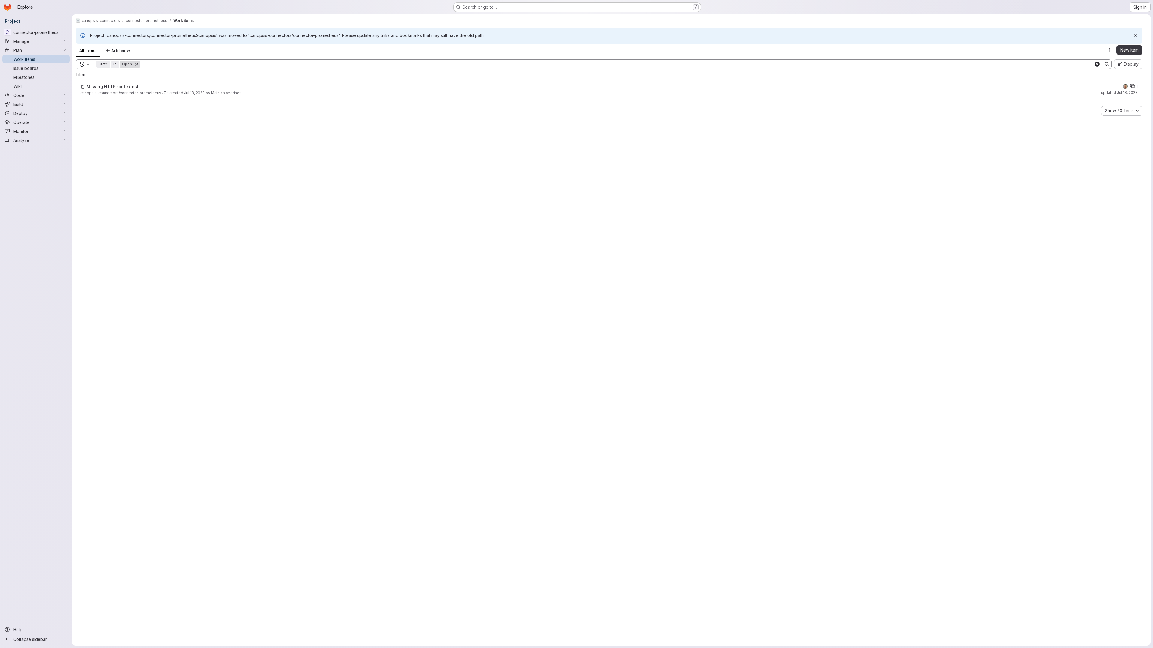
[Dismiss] (1135, 35)
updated (1119, 92)
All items (88, 50)
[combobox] (1121, 111)
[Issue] (82, 86)
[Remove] (136, 64)
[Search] (1107, 64)
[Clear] (1097, 64)
